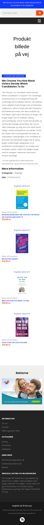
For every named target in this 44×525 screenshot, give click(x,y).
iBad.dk (5, 467)
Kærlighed (6, 449)
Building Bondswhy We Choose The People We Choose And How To (20, 216)
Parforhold (6, 445)
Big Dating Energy (10, 259)
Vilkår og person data (11, 431)
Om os (5, 423)
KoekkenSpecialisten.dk (12, 464)
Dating (4, 442)
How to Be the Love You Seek (14, 342)
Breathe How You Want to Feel (15, 301)
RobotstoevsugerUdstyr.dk (13, 460)
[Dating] (18, 173)
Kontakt (5, 427)
